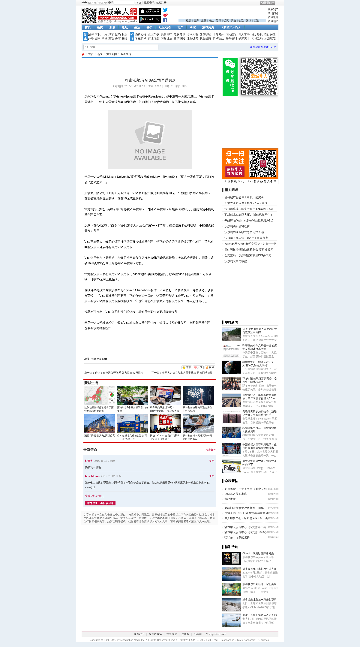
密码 (110, 2)
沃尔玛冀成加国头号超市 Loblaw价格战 (248, 208)
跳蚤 (113, 27)
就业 (211, 20)
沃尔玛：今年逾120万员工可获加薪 (246, 237)
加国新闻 (111, 54)
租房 (188, 20)
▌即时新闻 (230, 322)
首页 (88, 27)
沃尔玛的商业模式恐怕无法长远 (244, 232)
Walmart (102, 358)
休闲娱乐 (231, 34)
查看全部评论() (94, 495)
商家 (193, 27)
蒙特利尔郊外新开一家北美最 (259, 584)
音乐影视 (257, 34)
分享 (199, 367)
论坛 (125, 27)
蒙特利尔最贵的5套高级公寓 (99, 435)
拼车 (118, 38)
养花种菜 (273, 537)
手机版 (185, 634)
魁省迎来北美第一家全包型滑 (259, 599)
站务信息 (171, 634)
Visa (93, 358)
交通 (241, 20)
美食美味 (166, 34)
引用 (211, 460)
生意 (203, 20)
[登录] (138, 3)
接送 (256, 20)
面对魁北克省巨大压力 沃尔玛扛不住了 (248, 214)
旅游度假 (270, 38)
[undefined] (165, 10)
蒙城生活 (91, 383)
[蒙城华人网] (110, 21)
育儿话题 (153, 38)
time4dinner (92, 475)
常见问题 (273, 13)
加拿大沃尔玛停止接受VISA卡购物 (245, 203)
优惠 (226, 20)
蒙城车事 (153, 34)
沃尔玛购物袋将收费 (237, 226)
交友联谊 (205, 34)
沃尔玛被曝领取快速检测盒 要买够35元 (248, 249)
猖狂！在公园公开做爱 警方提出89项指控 (119, 372)
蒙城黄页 (208, 27)
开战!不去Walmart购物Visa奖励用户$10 (248, 220)
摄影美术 (244, 38)
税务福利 (231, 38)
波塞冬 (89, 460)
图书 (97, 38)
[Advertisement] (222, 13)
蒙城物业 (218, 38)
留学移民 (179, 38)
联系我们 (273, 9)
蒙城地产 (273, 21)
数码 (118, 34)
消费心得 (140, 34)
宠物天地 (192, 34)
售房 (196, 20)
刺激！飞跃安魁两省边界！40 (259, 614)
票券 (104, 38)
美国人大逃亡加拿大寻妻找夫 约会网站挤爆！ (188, 372)
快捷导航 (266, 2)
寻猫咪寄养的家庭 (235, 493)
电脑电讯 (179, 34)
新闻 (100, 27)
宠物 (111, 38)
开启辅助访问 (277, 2)
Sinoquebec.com (216, 634)
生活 (137, 27)
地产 (180, 27)
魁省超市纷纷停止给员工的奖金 (244, 197)
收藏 (211, 367)
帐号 (84, 2)
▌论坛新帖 (230, 481)
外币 (91, 38)
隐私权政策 (155, 634)
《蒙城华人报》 (231, 27)
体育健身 (218, 34)
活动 (218, 20)
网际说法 (166, 38)
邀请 (188, 367)
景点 (248, 20)
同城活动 (257, 38)
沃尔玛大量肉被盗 (235, 261)
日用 (104, 34)
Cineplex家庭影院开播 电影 (258, 553)
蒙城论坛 (273, 17)
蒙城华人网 (83, 54)
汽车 (111, 34)
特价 (150, 27)
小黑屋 (198, 634)
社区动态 (165, 27)
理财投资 (192, 38)
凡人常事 (244, 34)
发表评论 (211, 449)
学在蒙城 (140, 38)
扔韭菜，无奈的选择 (237, 537)
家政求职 (230, 499)
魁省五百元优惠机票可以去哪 (259, 568)
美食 (233, 20)
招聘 (91, 34)
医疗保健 (270, 34)
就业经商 (205, 38)
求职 (97, 34)
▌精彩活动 (230, 547)
